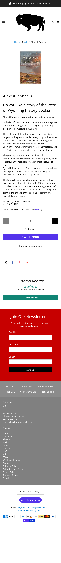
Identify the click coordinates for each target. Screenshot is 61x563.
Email (12, 356)
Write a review (30, 297)
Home (17, 42)
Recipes (6, 442)
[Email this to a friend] (26, 262)
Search (6, 478)
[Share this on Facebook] (12, 262)
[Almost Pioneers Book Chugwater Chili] (30, 67)
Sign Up (30, 369)
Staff (5, 451)
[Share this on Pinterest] (19, 262)
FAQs (5, 457)
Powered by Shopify (34, 510)
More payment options (30, 245)
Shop (5, 433)
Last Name (14, 344)
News (5, 445)
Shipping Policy (10, 466)
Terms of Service (11, 475)
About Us (7, 439)
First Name (14, 332)
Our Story (7, 436)
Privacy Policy (9, 472)
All (25, 42)
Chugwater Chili (23, 508)
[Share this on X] (5, 262)
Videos (6, 454)
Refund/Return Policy (13, 469)
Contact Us (8, 463)
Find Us (6, 448)
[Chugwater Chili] (30, 22)
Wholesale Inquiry (11, 460)
